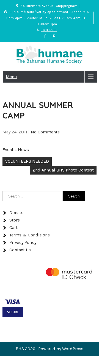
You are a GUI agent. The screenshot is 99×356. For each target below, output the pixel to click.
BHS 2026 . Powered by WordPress (49, 348)
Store (14, 220)
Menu (11, 76)
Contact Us (20, 249)
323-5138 (49, 30)
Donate (16, 212)
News (23, 149)
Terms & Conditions (29, 235)
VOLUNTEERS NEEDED (27, 161)
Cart (13, 227)
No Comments (45, 132)
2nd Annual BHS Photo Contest (63, 170)
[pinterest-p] (54, 36)
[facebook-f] (45, 36)
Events (9, 149)
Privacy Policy (22, 242)
